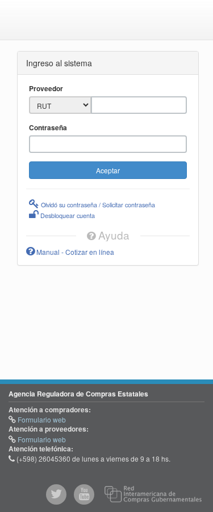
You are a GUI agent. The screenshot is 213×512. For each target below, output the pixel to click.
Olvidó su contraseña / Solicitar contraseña (97, 204)
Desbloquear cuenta (67, 215)
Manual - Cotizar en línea (74, 252)
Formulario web (41, 419)
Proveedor (46, 88)
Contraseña (48, 128)
